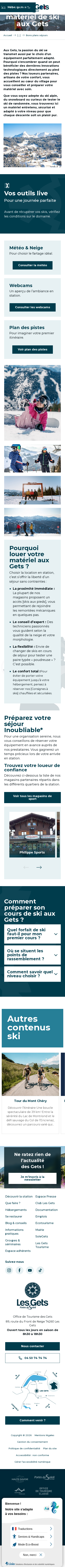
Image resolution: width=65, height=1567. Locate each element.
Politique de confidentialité (24, 1448)
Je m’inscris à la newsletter (32, 1178)
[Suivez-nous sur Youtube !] (30, 1270)
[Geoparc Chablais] (20, 1491)
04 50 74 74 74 (35, 1358)
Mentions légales (44, 1435)
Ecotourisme (44, 1223)
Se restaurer (13, 1216)
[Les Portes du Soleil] (44, 1479)
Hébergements (16, 1210)
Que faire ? (12, 1203)
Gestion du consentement (32, 1441)
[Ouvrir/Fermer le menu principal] (4, 7)
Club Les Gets (45, 1203)
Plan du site (50, 1448)
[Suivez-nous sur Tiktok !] (40, 1270)
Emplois (41, 1216)
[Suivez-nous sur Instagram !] (9, 1270)
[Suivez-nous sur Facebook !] (19, 1270)
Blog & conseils (16, 1223)
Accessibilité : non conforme (32, 1455)
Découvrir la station (19, 1196)
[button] (32, 403)
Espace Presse (45, 1196)
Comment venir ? (32, 1420)
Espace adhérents (18, 1251)
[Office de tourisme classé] (44, 1491)
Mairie (39, 1230)
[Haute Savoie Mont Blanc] (20, 1479)
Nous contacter (32, 1346)
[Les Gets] (31, 8)
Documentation (46, 1210)
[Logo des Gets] (32, 1296)
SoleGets (41, 1236)
